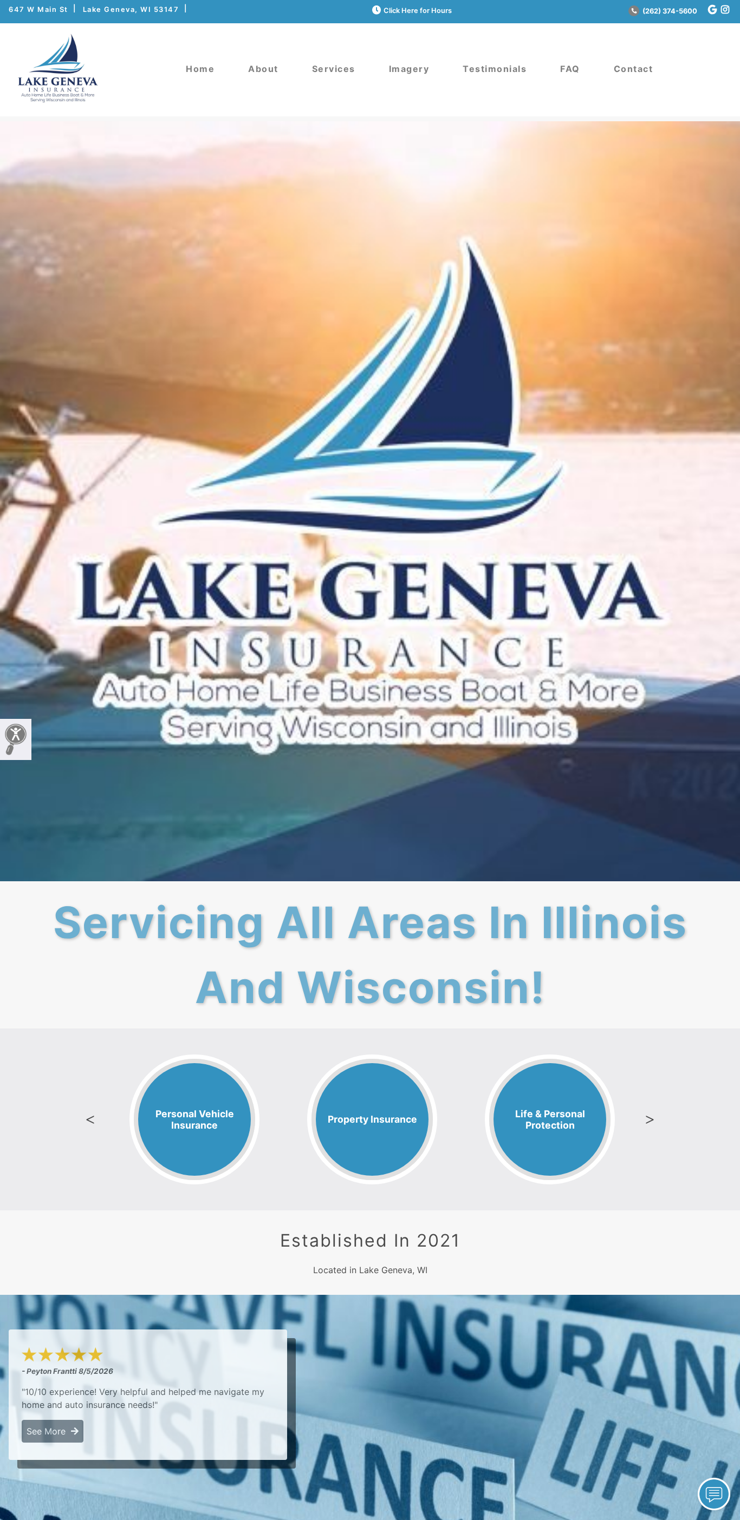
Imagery (409, 68)
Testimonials (495, 68)
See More (49, 1431)
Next (650, 1119)
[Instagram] (725, 10)
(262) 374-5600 (669, 11)
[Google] (712, 10)
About (263, 68)
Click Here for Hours (418, 10)
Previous (90, 1119)
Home (200, 68)
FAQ (570, 68)
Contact (633, 68)
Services (333, 68)
